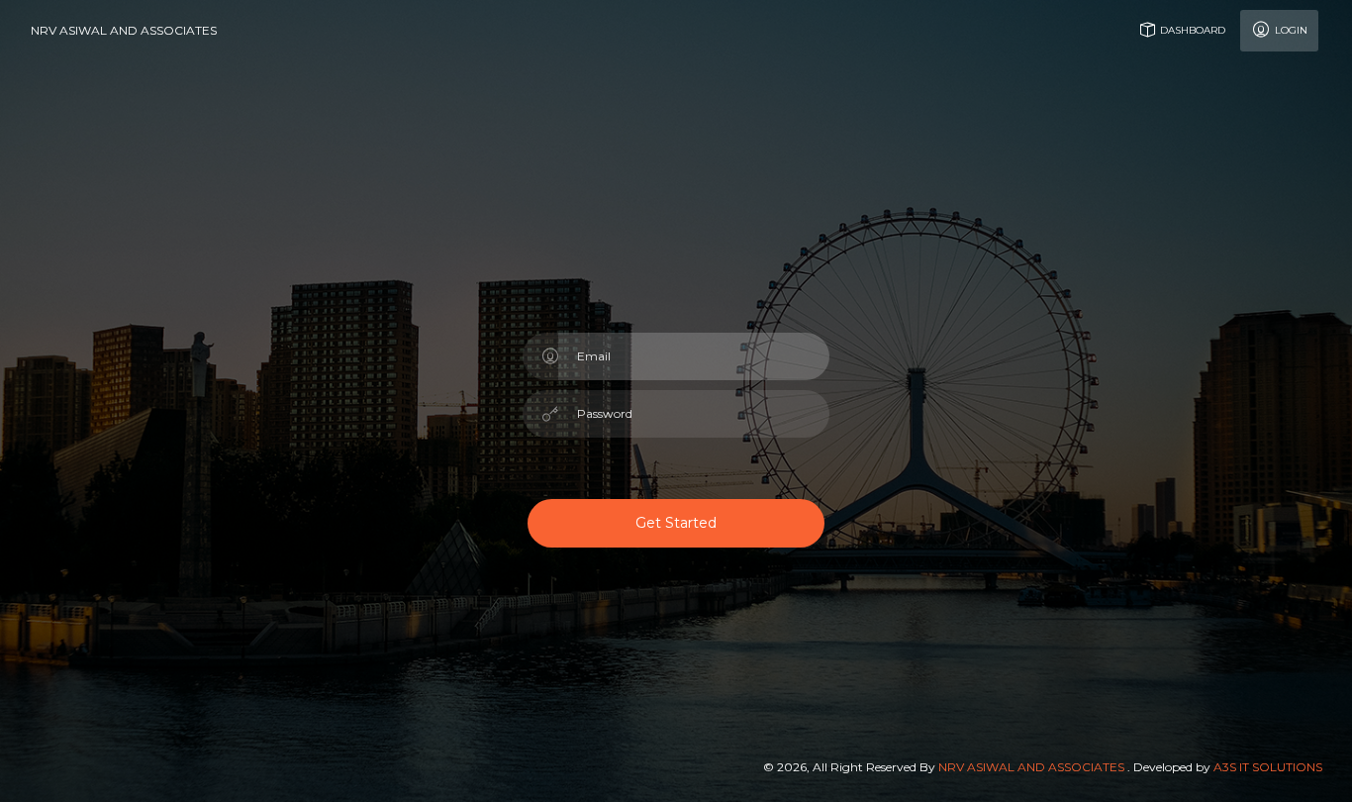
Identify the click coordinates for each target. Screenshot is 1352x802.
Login (1289, 30)
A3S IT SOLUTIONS (1267, 766)
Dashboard (1191, 30)
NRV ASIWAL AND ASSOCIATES (124, 30)
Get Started (676, 523)
